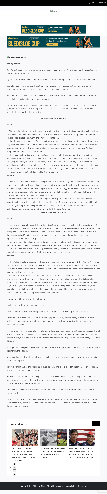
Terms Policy (70, 486)
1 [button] (14, 464)
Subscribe (101, 2)
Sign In (91, 2)
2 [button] (14, 467)
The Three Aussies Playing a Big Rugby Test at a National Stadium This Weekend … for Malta (24, 454)
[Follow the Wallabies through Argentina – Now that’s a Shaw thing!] (53, 437)
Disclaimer (83, 486)
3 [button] (14, 471)
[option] (25, 445)
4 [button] (14, 474)
